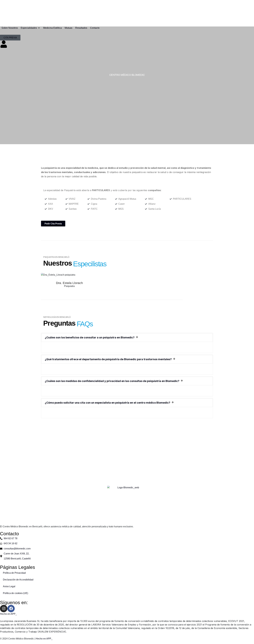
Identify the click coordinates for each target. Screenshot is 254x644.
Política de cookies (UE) (15, 593)
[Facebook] (11, 608)
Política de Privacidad (14, 573)
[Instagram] (3, 608)
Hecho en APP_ (8, 614)
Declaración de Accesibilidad (18, 579)
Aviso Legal (9, 586)
